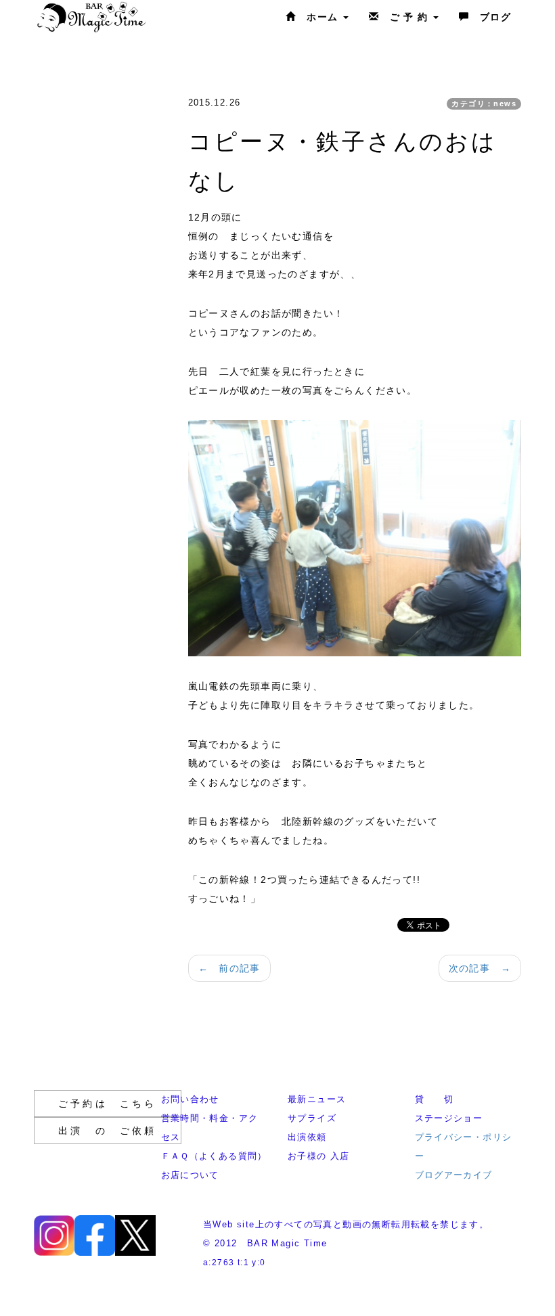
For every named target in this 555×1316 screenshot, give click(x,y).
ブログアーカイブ (454, 1175)
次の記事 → (480, 968)
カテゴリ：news (483, 103)
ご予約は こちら (107, 1103)
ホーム (319, 17)
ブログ (490, 17)
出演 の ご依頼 (107, 1130)
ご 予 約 (405, 17)
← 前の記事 (229, 968)
